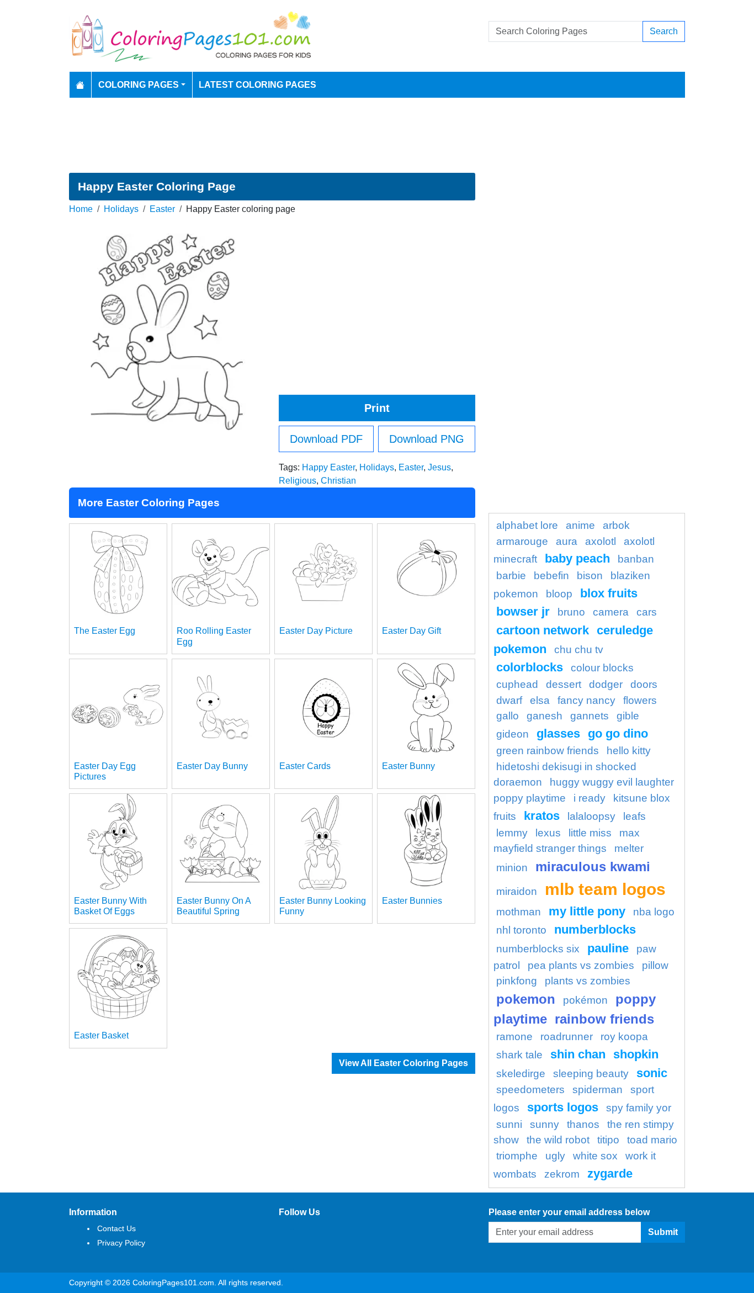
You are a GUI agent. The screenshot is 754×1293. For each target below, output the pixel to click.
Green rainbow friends (547, 750)
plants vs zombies (587, 981)
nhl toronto (521, 930)
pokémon (585, 1000)
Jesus (439, 467)
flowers (640, 700)
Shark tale (519, 1055)
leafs (634, 816)
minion (512, 867)
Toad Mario (652, 1140)
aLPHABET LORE (527, 525)
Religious (297, 480)
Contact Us (116, 1228)
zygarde (610, 1173)
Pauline (608, 948)
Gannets (589, 716)
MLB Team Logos (605, 888)
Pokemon (525, 999)
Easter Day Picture (316, 630)
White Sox (595, 1156)
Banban (636, 559)
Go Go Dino (618, 733)
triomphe (517, 1156)
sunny (544, 1124)
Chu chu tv (578, 649)
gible (628, 716)
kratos (542, 816)
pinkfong (516, 981)
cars (646, 612)
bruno (571, 612)
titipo (608, 1140)
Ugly (555, 1156)
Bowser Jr (523, 611)
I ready (590, 798)
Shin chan (578, 1054)
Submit (663, 1232)
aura (566, 541)
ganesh (544, 716)
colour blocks (602, 668)
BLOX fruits (609, 593)
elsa (540, 700)
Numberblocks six (538, 949)
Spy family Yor (638, 1108)
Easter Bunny (408, 766)
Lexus (548, 833)
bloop (559, 594)
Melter (629, 848)
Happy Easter (328, 467)
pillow (655, 965)
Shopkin (636, 1054)
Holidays (121, 209)
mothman (518, 912)
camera (611, 612)
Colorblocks (529, 667)
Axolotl (600, 541)
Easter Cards (305, 766)
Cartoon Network (542, 630)
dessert (563, 684)
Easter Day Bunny (212, 766)
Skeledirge (520, 1073)
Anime (580, 525)
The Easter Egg (104, 630)
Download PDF (326, 439)
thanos (583, 1124)
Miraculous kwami (592, 866)
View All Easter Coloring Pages (403, 1063)
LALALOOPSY (591, 816)
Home (81, 209)
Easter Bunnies (412, 900)
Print (377, 408)
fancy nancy (586, 700)
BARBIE (511, 575)
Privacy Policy (121, 1242)
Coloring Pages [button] (138, 84)
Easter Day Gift (411, 630)
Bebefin (551, 575)
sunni (509, 1124)
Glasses (558, 733)
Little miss (590, 833)
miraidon (516, 891)
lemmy (512, 833)
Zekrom (562, 1174)
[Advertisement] (377, 135)
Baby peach (577, 558)
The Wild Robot (558, 1140)
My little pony (587, 911)
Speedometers (530, 1089)
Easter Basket (101, 1035)
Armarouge (522, 541)
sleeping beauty (591, 1073)
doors (643, 684)
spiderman (597, 1089)
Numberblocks (595, 929)
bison (590, 575)
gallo (507, 716)
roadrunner (566, 1036)
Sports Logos (562, 1107)
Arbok (616, 525)
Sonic (651, 1073)
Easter (162, 209)
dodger (606, 684)
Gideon (512, 734)
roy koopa (624, 1036)
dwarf (509, 700)
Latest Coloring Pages (257, 84)
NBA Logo (654, 912)
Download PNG (426, 439)
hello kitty (629, 750)
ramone (514, 1036)
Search (664, 31)
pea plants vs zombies (581, 965)
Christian (338, 480)
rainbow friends (604, 1018)
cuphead (517, 684)
